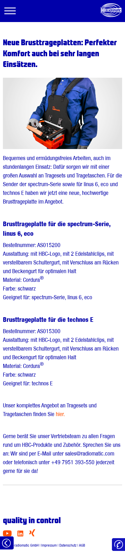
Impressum (49, 545)
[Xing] (32, 535)
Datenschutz (67, 545)
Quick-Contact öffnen (118, 544)
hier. (60, 414)
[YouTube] (7, 535)
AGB (82, 545)
